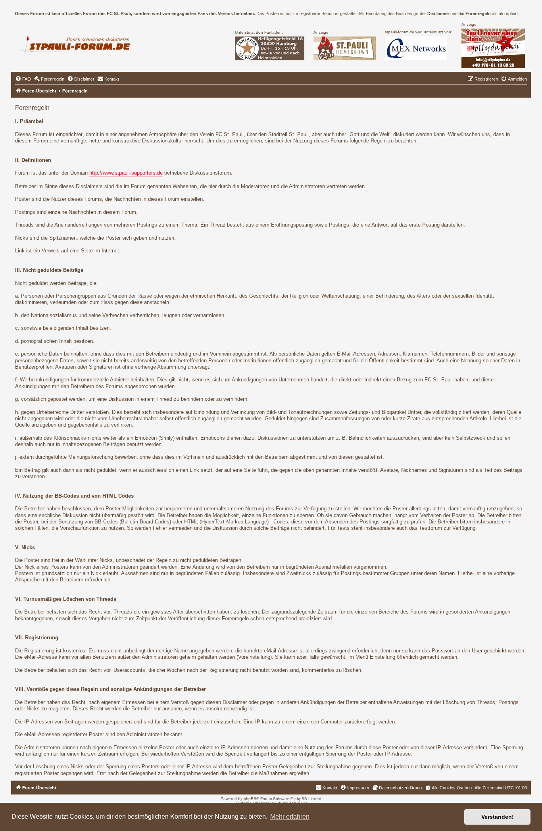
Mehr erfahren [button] (289, 816)
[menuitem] (23, 79)
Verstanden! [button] (497, 817)
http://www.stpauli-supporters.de (126, 173)
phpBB (250, 798)
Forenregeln (478, 13)
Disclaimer (438, 13)
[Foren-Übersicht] (77, 42)
